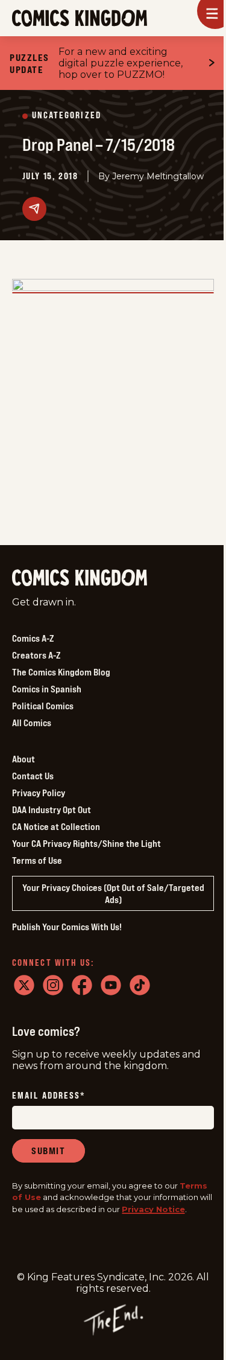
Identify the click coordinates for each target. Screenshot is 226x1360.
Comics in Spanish (46, 689)
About (23, 759)
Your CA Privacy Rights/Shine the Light (86, 843)
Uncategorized (66, 115)
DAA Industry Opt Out (51, 809)
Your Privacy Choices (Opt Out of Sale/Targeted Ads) (113, 893)
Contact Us (33, 776)
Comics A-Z (33, 638)
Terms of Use (37, 860)
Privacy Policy (38, 793)
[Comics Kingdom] (79, 578)
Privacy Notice (153, 1209)
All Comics (31, 723)
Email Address (49, 1096)
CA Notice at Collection (56, 826)
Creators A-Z (36, 655)
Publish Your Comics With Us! (67, 927)
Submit (48, 1151)
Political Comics (43, 706)
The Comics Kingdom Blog (61, 672)
